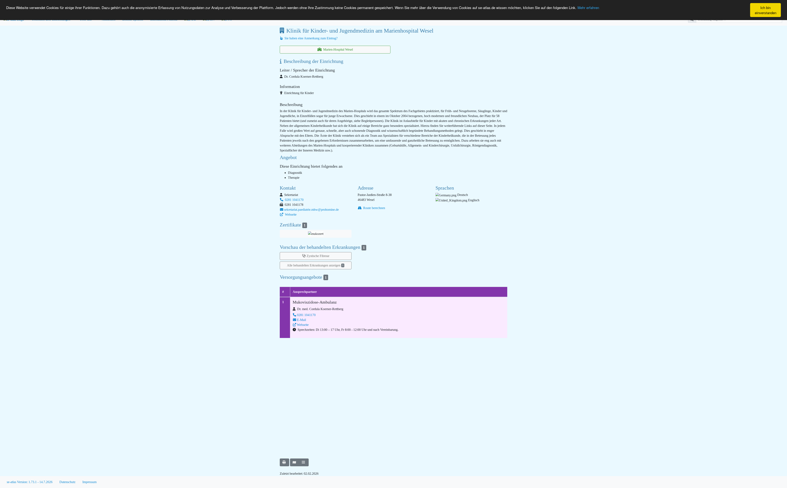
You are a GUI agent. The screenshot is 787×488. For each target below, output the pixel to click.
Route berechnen (373, 208)
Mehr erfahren (588, 7)
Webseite (290, 214)
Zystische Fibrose (318, 256)
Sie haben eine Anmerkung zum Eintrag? (311, 38)
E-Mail (301, 320)
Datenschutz (67, 482)
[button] (315, 234)
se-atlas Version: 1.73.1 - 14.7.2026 (29, 482)
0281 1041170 (294, 199)
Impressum (89, 482)
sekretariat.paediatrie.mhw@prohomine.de (311, 209)
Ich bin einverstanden (765, 10)
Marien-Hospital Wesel (337, 49)
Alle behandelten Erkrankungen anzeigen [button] (315, 265)
